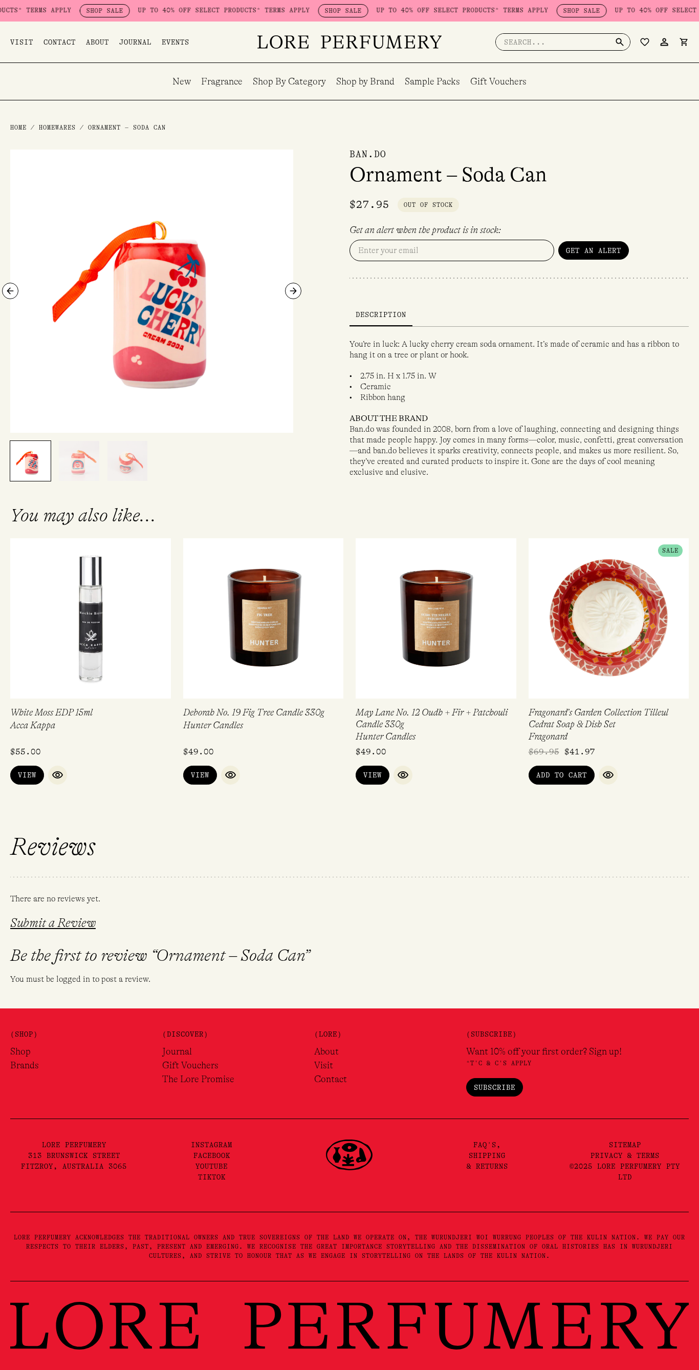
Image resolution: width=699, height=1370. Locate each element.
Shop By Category (289, 81)
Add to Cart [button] (561, 775)
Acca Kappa (32, 725)
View (27, 775)
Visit (21, 42)
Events (175, 42)
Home (18, 127)
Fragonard (548, 736)
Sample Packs (432, 81)
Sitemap (625, 1145)
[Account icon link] (664, 42)
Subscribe (494, 1087)
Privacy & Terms (625, 1155)
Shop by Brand (365, 81)
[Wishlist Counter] (645, 42)
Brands (24, 1065)
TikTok (212, 1177)
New (181, 81)
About (97, 42)
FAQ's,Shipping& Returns (487, 1155)
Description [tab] (381, 314)
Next (293, 291)
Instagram (211, 1145)
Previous (10, 291)
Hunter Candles (213, 725)
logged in (73, 979)
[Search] (619, 42)
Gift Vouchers (498, 81)
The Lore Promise (198, 1079)
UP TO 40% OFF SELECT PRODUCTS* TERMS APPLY (204, 10)
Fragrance (222, 81)
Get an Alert (593, 250)
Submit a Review (53, 923)
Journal (135, 42)
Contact (59, 42)
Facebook (211, 1155)
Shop (20, 1051)
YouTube (211, 1166)
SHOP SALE (84, 10)
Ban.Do (368, 154)
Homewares (57, 127)
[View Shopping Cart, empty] (683, 42)
